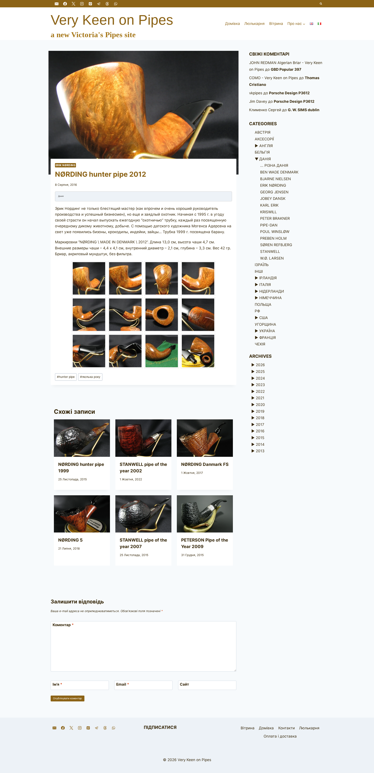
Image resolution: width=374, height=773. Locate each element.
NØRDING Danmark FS (205, 464)
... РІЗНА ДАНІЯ (274, 165)
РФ (257, 311)
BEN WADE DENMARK (279, 172)
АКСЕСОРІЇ (264, 139)
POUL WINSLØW (274, 231)
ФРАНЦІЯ (267, 337)
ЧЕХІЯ (260, 344)
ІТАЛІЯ (265, 284)
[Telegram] (98, 3)
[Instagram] (81, 3)
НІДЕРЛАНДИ (271, 291)
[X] (73, 3)
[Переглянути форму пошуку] (321, 3)
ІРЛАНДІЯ (268, 278)
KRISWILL (268, 212)
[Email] (56, 3)
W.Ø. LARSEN (272, 258)
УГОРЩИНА (265, 324)
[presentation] (82, 438)
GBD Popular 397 (286, 69)
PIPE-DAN (268, 225)
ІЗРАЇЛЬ (262, 265)
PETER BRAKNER (275, 218)
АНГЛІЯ (266, 146)
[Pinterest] (90, 3)
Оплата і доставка (280, 736)
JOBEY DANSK (272, 198)
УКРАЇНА (267, 331)
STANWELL (270, 251)
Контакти (286, 728)
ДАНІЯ (265, 159)
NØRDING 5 (70, 540)
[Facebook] (65, 3)
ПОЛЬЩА (263, 304)
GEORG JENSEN (274, 192)
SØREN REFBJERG (276, 245)
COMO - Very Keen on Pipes (273, 78)
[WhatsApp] (115, 3)
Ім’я (57, 684)
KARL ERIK (269, 205)
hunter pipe (66, 376)
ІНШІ (259, 271)
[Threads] (107, 3)
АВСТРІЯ (262, 132)
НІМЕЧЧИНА (270, 298)
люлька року (90, 376)
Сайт (184, 684)
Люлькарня (254, 23)
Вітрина (276, 23)
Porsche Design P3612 (289, 93)
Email (122, 684)
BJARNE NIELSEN (275, 179)
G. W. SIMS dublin (303, 110)
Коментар (63, 625)
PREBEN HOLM (273, 238)
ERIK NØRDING (66, 165)
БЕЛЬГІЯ (262, 152)
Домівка (232, 23)
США (263, 318)
